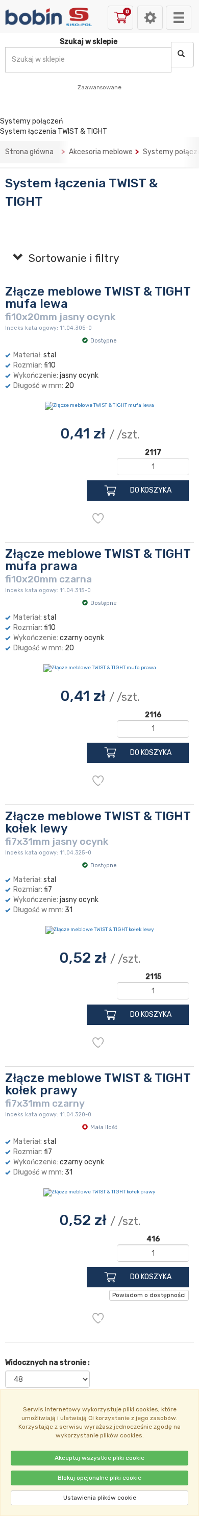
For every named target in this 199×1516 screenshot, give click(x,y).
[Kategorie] (178, 18)
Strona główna (29, 152)
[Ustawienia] (150, 18)
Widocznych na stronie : (47, 1362)
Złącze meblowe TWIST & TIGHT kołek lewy (97, 822)
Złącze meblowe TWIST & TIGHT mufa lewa (97, 297)
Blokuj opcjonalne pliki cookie (99, 1477)
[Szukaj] (182, 54)
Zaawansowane (99, 87)
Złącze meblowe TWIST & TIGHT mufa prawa (97, 560)
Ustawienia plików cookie (99, 1497)
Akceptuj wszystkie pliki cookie (99, 1457)
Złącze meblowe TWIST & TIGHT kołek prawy (97, 1084)
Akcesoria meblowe (101, 152)
